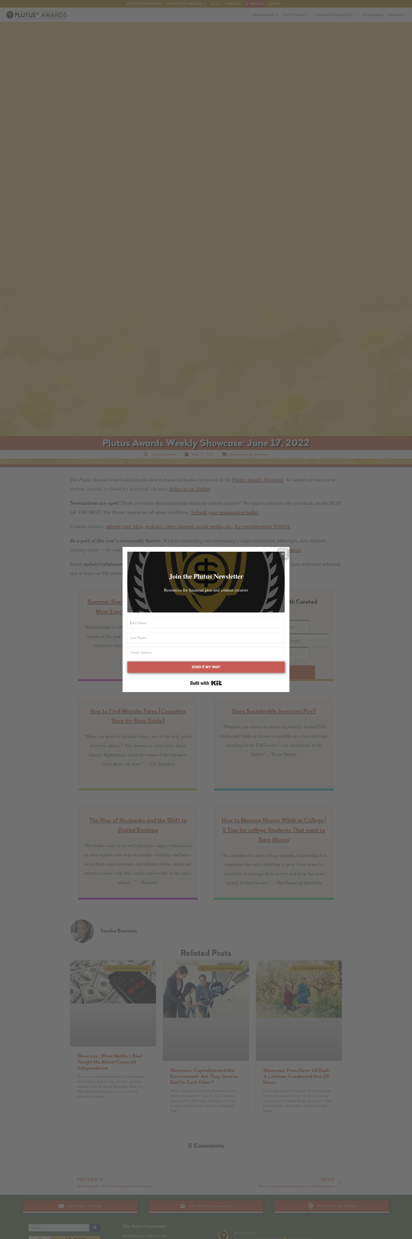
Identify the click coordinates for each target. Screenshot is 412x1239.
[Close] (283, 553)
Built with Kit (206, 683)
